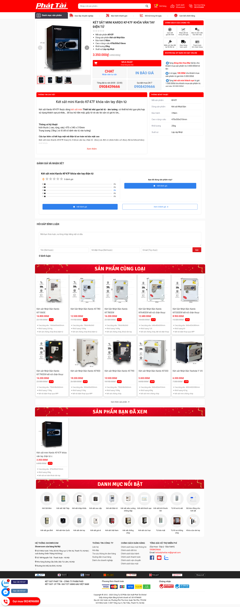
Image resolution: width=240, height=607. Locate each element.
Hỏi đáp (95, 550)
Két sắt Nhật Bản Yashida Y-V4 (187, 371)
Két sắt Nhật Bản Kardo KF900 (85, 371)
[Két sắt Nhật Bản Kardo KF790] (120, 352)
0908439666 (155, 549)
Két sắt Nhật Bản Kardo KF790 (119, 371)
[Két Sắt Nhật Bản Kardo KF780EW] (120, 290)
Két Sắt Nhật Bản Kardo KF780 (85, 309)
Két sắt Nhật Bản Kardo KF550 (153, 371)
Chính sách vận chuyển (131, 560)
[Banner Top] (40, 575)
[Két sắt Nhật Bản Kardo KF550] (154, 352)
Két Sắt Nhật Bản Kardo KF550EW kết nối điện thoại (186, 311)
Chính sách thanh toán (131, 557)
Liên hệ (95, 547)
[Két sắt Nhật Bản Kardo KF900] (86, 352)
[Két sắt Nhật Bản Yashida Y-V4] (188, 352)
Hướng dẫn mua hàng (101, 557)
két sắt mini (76, 109)
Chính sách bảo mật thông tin (134, 547)
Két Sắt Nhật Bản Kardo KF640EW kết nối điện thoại (152, 311)
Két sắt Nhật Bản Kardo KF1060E (48, 311)
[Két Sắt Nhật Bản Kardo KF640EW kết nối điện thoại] (154, 290)
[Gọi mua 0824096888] (5, 601)
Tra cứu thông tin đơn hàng (104, 554)
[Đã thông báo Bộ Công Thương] (181, 586)
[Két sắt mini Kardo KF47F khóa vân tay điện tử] (52, 434)
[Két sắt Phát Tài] (55, 6)
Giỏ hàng (161, 5)
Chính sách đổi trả (129, 550)
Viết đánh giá (162, 186)
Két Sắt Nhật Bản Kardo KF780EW (116, 311)
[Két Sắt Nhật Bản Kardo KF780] (86, 290)
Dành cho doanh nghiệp (102, 560)
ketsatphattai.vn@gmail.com (168, 552)
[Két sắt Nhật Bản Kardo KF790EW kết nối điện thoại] (52, 352)
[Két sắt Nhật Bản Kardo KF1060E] (52, 290)
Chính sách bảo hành (130, 554)
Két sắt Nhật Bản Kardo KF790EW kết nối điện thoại (50, 373)
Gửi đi (196, 250)
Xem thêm (92, 148)
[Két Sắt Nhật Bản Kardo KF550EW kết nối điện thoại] (188, 290)
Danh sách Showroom (180, 6)
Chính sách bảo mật (129, 564)
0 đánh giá (68, 179)
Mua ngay (127, 63)
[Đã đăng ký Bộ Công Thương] (166, 586)
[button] (87, 47)
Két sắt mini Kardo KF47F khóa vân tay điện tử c (52, 454)
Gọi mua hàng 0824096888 (199, 6)
